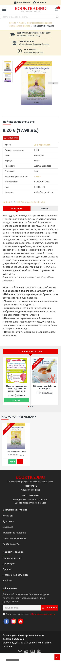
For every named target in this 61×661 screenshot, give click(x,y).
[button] (20, 83)
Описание (16, 208)
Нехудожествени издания (39, 23)
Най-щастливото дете (16, 452)
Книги (21, 23)
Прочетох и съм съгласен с (30, 614)
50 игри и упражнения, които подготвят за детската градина (16, 388)
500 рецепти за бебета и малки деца (44, 387)
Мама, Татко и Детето (20, 26)
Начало (12, 23)
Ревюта (44, 208)
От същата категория (30, 351)
